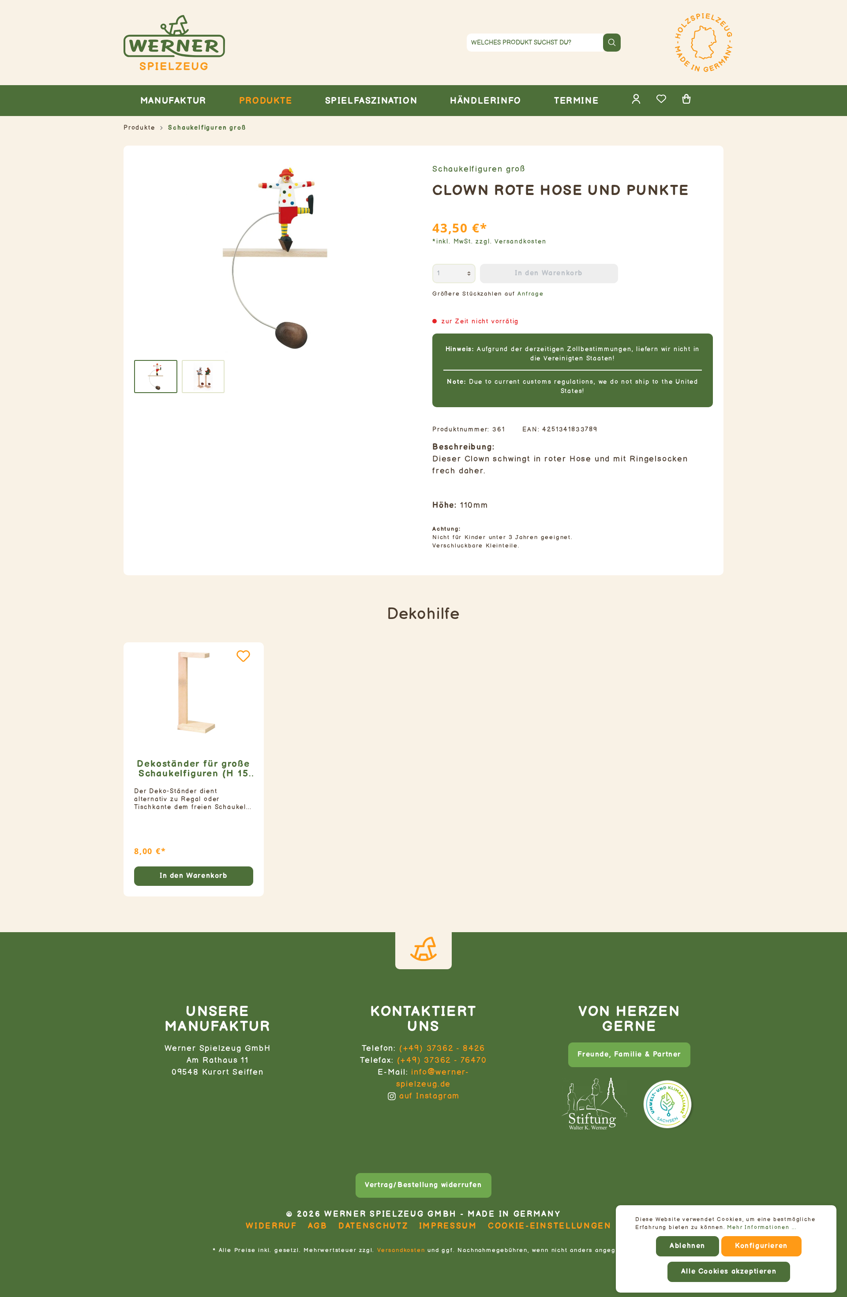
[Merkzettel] (661, 101)
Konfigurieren (761, 1246)
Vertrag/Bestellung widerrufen (423, 1185)
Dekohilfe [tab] (423, 614)
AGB (318, 1226)
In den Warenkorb (549, 273)
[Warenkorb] (686, 101)
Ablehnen (687, 1246)
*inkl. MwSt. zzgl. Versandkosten (489, 241)
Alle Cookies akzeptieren (728, 1271)
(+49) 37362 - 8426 (442, 1048)
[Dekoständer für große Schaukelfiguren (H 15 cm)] (193, 693)
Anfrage (530, 294)
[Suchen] (612, 43)
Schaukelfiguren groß (478, 169)
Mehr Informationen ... (762, 1227)
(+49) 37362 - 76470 (442, 1060)
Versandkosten (401, 1250)
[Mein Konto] (636, 101)
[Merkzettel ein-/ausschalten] (243, 656)
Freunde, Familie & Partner (629, 1054)
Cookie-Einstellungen (550, 1226)
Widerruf (271, 1226)
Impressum (448, 1226)
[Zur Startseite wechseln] (218, 42)
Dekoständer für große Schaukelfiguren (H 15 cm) (193, 769)
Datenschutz (373, 1226)
